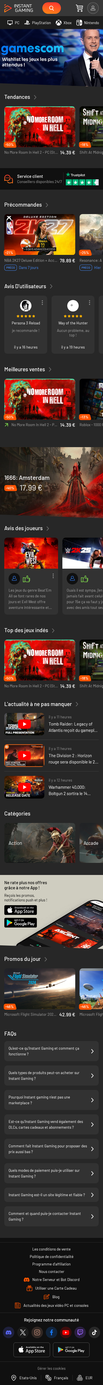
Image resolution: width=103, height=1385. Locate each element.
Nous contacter (51, 1271)
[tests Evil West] (31, 553)
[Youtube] (66, 1332)
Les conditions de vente (51, 1249)
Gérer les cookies (51, 1368)
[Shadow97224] (14, 578)
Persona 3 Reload (26, 323)
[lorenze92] (72, 578)
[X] (23, 1332)
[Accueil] (18, 8)
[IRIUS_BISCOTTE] (73, 305)
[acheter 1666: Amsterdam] (51, 482)
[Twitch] (80, 1332)
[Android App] (71, 1349)
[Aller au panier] (79, 8)
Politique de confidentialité (52, 1256)
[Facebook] (51, 1332)
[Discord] (8, 1332)
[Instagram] (37, 1332)
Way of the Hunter (73, 323)
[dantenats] (25, 305)
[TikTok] (94, 1332)
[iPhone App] (31, 1349)
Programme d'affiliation (51, 1264)
